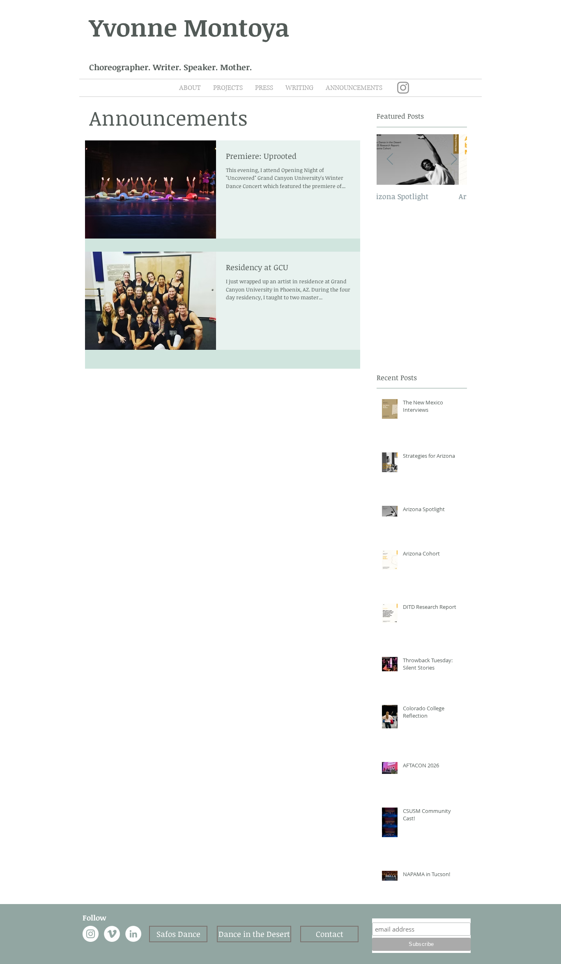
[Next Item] (454, 159)
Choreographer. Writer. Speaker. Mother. (170, 67)
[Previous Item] (389, 159)
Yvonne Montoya (189, 27)
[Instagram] (403, 88)
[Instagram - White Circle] (91, 934)
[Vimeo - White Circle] (112, 934)
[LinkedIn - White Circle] (133, 934)
